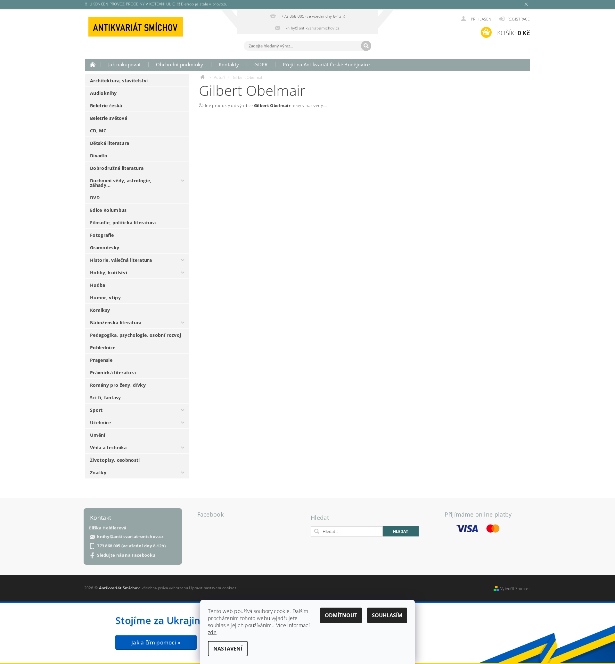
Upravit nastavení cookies (212, 588)
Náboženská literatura (116, 323)
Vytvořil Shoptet (515, 588)
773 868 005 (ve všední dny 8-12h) (131, 546)
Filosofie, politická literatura (123, 223)
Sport (96, 410)
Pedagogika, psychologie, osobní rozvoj (135, 335)
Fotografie (102, 235)
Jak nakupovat (124, 64)
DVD (95, 198)
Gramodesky (104, 248)
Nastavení (227, 648)
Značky (98, 472)
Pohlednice (102, 347)
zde (212, 632)
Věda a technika (108, 447)
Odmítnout (341, 615)
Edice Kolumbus (108, 210)
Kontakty (229, 64)
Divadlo (98, 156)
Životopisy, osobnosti (115, 460)
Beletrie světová (108, 118)
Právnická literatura (113, 372)
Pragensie (101, 360)
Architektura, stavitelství (119, 81)
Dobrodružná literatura (117, 168)
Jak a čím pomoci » (156, 642)
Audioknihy (103, 93)
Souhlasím (387, 615)
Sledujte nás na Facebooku (126, 555)
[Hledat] (366, 46)
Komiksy (100, 310)
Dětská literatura (109, 143)
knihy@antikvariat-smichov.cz (130, 536)
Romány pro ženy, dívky (118, 385)
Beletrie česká (106, 106)
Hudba (97, 285)
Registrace (518, 19)
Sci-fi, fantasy (105, 397)
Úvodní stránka (93, 64)
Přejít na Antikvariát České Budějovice (326, 64)
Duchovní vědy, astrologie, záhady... (120, 183)
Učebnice (100, 422)
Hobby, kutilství (108, 273)
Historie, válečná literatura (121, 260)
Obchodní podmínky (179, 64)
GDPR (260, 64)
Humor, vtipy (105, 298)
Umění (97, 435)
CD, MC (98, 131)
